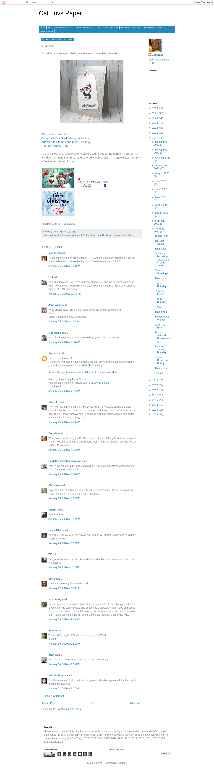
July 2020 (160, 181)
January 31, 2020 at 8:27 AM (64, 688)
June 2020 (161, 189)
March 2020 (161, 212)
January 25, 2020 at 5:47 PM (64, 519)
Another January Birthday (160, 349)
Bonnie (52, 433)
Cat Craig (157, 55)
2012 (155, 414)
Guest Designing (47, 31)
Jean (51, 655)
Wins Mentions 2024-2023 (85, 27)
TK (50, 554)
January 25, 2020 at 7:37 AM (64, 391)
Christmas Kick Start (54, 138)
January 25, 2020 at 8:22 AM (64, 450)
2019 (155, 380)
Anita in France (57, 675)
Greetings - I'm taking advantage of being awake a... (162, 259)
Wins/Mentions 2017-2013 (153, 27)
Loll (50, 277)
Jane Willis (54, 305)
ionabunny (54, 599)
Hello (158, 307)
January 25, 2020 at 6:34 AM (64, 342)
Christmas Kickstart (123, 235)
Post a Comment (54, 696)
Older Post (135, 703)
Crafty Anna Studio (75, 379)
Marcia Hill (54, 253)
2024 (155, 118)
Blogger (122, 763)
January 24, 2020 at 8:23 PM (64, 266)
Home (43, 27)
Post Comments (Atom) (69, 709)
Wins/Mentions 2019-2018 (130, 27)
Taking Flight (162, 235)
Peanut (52, 630)
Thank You (161, 311)
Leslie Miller (55, 530)
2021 (155, 132)
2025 (155, 113)
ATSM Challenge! (94, 365)
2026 (155, 108)
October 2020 (162, 157)
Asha (53, 639)
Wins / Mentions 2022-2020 (108, 27)
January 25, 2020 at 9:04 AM (64, 474)
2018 (155, 385)
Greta (51, 578)
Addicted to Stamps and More (59, 142)
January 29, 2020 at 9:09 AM (64, 619)
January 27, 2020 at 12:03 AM (64, 588)
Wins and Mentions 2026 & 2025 (60, 27)
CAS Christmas (51, 146)
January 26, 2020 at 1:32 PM (64, 543)
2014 (155, 405)
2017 (155, 390)
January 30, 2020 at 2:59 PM (64, 664)
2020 (155, 137)
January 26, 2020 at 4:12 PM (64, 567)
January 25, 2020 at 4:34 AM (64, 321)
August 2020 (162, 173)
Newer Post (48, 703)
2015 (155, 400)
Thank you (161, 248)
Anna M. (53, 353)
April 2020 (161, 205)
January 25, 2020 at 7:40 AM (64, 422)
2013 (155, 409)
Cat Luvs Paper (60, 13)
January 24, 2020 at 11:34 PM (64, 293)
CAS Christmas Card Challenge (96, 235)
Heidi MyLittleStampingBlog (64, 461)
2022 (155, 127)
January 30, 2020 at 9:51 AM (64, 643)
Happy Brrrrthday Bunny (161, 360)
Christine (53, 485)
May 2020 (160, 197)
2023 (155, 123)
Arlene (52, 509)
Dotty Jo (53, 402)
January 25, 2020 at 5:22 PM (64, 498)
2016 (155, 395)
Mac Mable (54, 332)
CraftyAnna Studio (99, 382)
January (159, 373)
